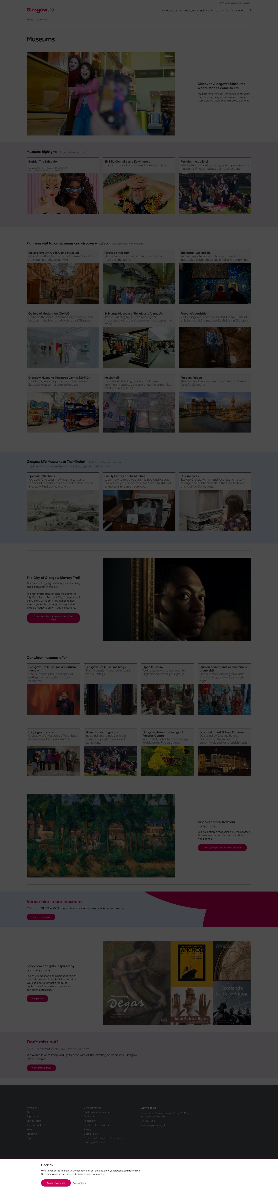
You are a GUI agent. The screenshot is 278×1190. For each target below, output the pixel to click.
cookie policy (97, 1174)
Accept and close (56, 1183)
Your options (79, 1183)
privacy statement (75, 1174)
